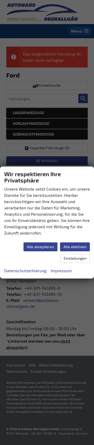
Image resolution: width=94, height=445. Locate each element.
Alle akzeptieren (40, 246)
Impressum (61, 270)
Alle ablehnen (74, 246)
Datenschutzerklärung (25, 270)
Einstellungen (75, 258)
